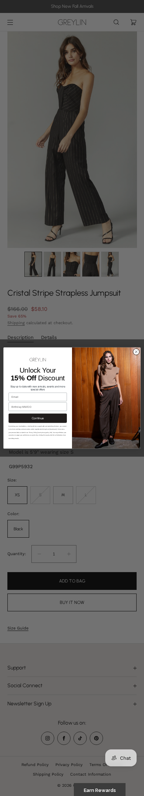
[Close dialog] (136, 352)
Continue (38, 418)
